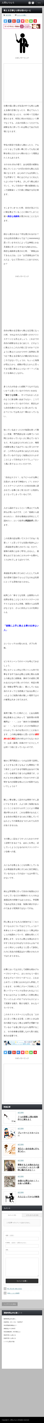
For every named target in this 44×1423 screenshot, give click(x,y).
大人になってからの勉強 (28, 1197)
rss (29, 2)
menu (39, 3)
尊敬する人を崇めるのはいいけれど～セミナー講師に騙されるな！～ (28, 1167)
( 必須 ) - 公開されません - (16, 1242)
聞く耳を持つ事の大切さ (14, 1288)
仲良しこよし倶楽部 (13, 1293)
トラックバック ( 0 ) (32, 1215)
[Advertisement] (25, 82)
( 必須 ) (10, 1235)
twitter (33, 2)
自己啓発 (8, 15)
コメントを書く (21, 15)
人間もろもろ (14, 1420)
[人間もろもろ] (10, 2)
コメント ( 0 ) (12, 1215)
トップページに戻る (10, 1304)
